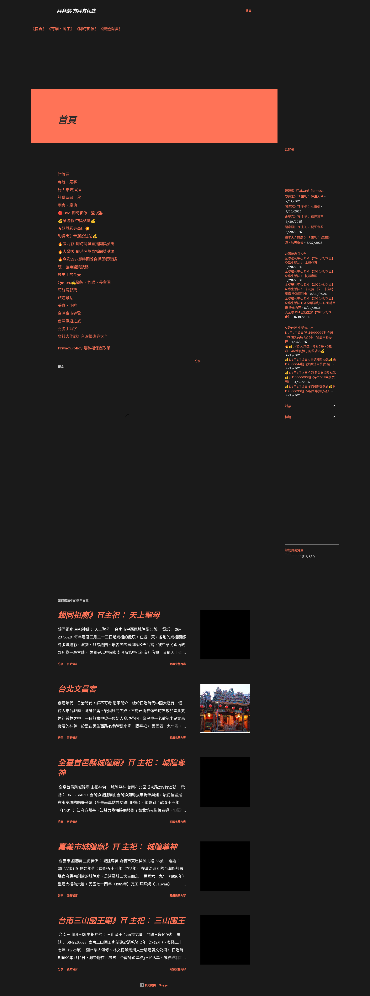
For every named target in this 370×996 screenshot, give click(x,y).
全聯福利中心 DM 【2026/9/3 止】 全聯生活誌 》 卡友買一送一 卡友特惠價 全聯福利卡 (310, 289)
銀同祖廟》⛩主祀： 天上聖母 (109, 615)
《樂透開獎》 (110, 28)
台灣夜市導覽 (69, 313)
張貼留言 (72, 664)
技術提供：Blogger (156, 985)
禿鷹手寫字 (67, 328)
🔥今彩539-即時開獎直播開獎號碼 (87, 259)
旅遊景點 (65, 297)
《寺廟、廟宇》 (60, 28)
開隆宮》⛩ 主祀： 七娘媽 (302, 206)
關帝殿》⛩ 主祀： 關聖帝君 (304, 227)
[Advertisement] (146, 62)
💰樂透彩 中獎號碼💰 (76, 220)
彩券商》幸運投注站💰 (77, 236)
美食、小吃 (67, 305)
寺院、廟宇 (67, 182)
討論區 (63, 174)
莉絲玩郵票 (67, 290)
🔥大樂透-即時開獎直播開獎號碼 (86, 251)
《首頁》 (38, 28)
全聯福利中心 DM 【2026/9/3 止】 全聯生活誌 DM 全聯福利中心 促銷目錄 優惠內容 (310, 302)
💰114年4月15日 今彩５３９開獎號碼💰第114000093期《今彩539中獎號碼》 (310, 377)
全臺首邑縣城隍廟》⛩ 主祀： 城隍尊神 (121, 767)
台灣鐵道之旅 (69, 321)
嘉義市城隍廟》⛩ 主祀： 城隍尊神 (117, 846)
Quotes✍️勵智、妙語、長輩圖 (84, 282)
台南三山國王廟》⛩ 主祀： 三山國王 (121, 920)
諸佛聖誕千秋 (69, 197)
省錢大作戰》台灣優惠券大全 (83, 336)
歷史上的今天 (69, 274)
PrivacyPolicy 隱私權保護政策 (84, 348)
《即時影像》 (86, 28)
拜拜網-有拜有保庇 (76, 11)
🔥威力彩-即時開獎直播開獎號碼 (86, 243)
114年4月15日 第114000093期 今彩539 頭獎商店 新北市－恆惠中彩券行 (309, 337)
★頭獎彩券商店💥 (74, 228)
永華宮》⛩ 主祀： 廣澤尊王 (304, 217)
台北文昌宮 (77, 688)
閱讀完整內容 (178, 664)
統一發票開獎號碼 (73, 267)
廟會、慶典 (67, 205)
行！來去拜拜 (69, 189)
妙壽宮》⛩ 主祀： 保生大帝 (304, 196)
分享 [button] (197, 361)
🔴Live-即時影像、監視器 (80, 213)
